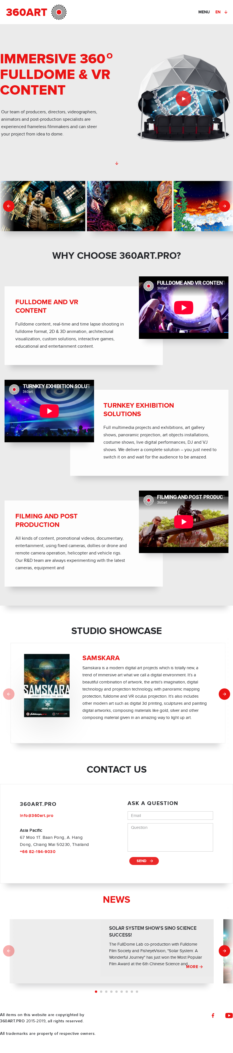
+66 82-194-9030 (38, 851)
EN (218, 12)
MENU (204, 12)
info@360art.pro (37, 815)
